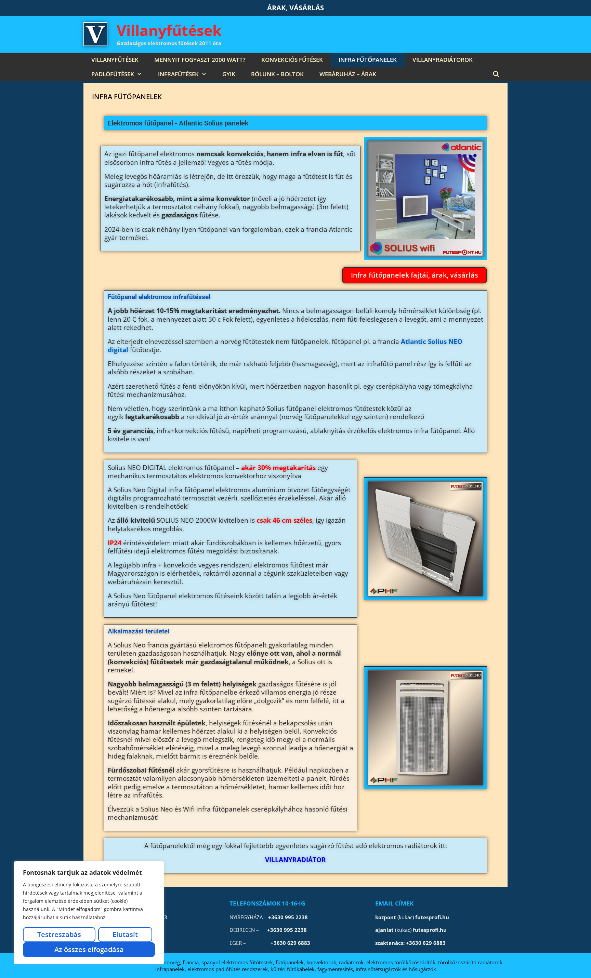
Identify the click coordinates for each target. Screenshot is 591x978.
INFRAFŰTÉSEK (178, 74)
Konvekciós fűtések (292, 60)
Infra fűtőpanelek (368, 60)
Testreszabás (59, 934)
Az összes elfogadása (89, 949)
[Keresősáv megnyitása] (496, 74)
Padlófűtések (112, 74)
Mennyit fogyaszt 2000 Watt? (200, 60)
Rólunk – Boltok (277, 74)
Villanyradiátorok (442, 60)
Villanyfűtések (169, 30)
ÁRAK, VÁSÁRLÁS (295, 7)
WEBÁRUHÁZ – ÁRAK (347, 74)
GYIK (228, 74)
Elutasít (125, 934)
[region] (89, 912)
